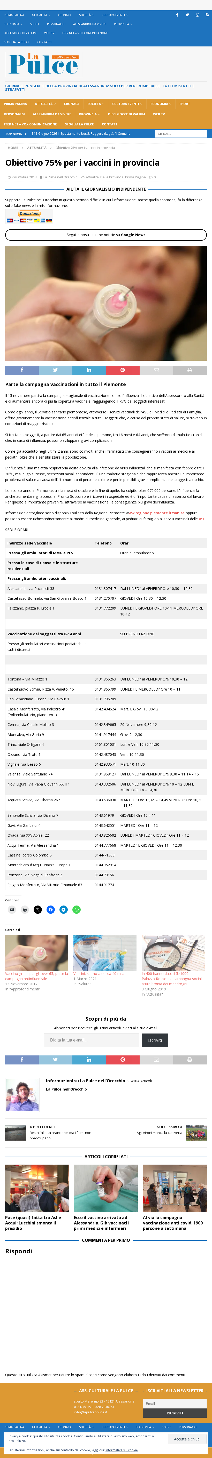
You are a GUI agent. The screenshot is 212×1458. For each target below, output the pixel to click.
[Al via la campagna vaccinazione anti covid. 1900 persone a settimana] (175, 1189)
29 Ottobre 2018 (24, 177)
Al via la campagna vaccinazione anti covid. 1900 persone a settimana (173, 1223)
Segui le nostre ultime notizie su (106, 234)
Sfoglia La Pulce (16, 42)
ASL (202, 518)
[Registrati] (207, 14)
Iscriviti (155, 1040)
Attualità (39, 15)
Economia (11, 24)
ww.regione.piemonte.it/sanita (157, 512)
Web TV (49, 33)
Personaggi (56, 24)
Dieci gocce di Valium (20, 33)
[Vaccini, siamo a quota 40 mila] (105, 953)
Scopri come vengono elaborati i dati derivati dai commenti (135, 1374)
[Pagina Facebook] (177, 14)
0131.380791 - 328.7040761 (94, 1406)
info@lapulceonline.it (90, 1412)
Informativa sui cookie (121, 1450)
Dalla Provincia (112, 177)
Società (85, 15)
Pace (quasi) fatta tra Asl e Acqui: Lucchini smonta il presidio (33, 1223)
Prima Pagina (14, 15)
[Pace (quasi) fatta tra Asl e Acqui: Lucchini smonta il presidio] (37, 1189)
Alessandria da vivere (89, 24)
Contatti (44, 42)
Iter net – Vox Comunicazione (85, 33)
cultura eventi (113, 15)
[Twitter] (187, 14)
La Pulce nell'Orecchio (60, 177)
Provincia (121, 24)
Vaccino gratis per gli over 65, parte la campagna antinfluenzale (36, 976)
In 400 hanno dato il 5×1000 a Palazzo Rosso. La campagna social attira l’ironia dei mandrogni (172, 978)
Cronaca (64, 15)
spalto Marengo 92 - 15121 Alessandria (104, 1401)
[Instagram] (197, 14)
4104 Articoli (141, 1080)
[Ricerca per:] (181, 133)
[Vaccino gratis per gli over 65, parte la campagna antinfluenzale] (36, 953)
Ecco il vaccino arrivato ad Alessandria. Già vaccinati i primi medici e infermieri (102, 1223)
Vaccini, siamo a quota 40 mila (98, 973)
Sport (34, 24)
